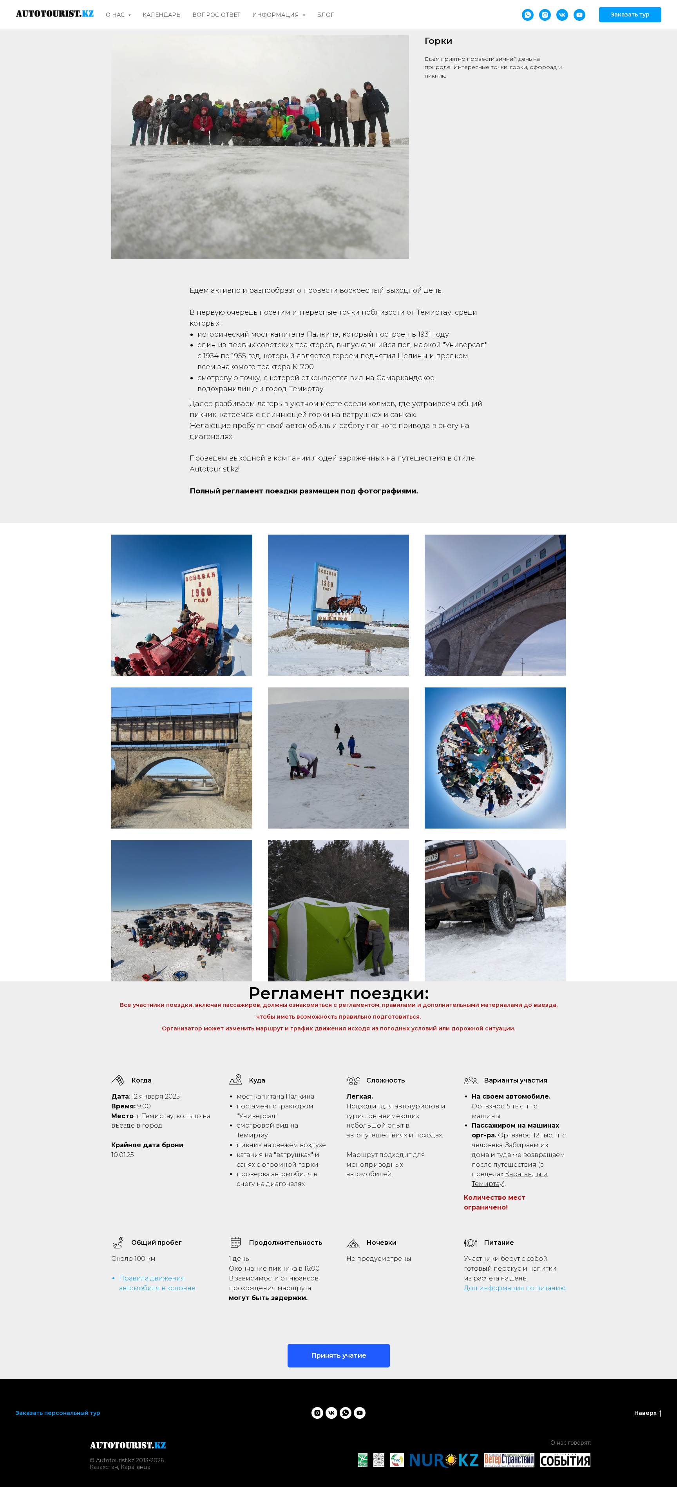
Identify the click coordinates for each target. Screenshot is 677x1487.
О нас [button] (116, 14)
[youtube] (579, 15)
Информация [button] (276, 14)
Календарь (162, 14)
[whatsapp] (528, 15)
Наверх (645, 1412)
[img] (128, 1445)
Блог (325, 14)
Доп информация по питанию (515, 1288)
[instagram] (545, 15)
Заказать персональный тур (58, 1412)
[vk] (562, 15)
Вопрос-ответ (216, 14)
